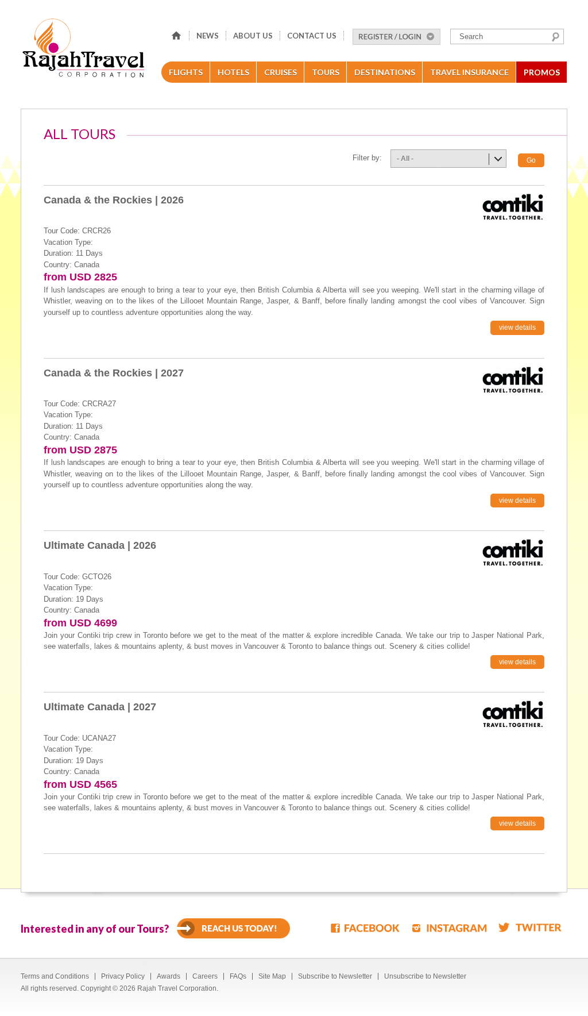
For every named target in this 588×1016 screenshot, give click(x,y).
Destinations (384, 72)
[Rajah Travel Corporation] (85, 51)
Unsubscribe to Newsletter (425, 976)
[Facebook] (366, 927)
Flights (186, 72)
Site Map (272, 976)
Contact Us (311, 35)
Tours (325, 72)
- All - (405, 159)
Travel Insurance (469, 72)
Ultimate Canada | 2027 (100, 707)
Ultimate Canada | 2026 (100, 545)
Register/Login (396, 37)
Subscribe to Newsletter (335, 976)
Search (555, 37)
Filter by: (367, 157)
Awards (168, 976)
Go (531, 160)
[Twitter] (530, 927)
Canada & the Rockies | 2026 (114, 200)
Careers (205, 976)
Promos (542, 72)
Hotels (233, 72)
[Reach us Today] (233, 928)
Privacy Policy (123, 976)
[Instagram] (449, 927)
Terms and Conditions (55, 976)
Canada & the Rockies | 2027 (114, 373)
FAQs (238, 976)
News (207, 35)
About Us (253, 35)
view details (517, 328)
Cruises (280, 72)
